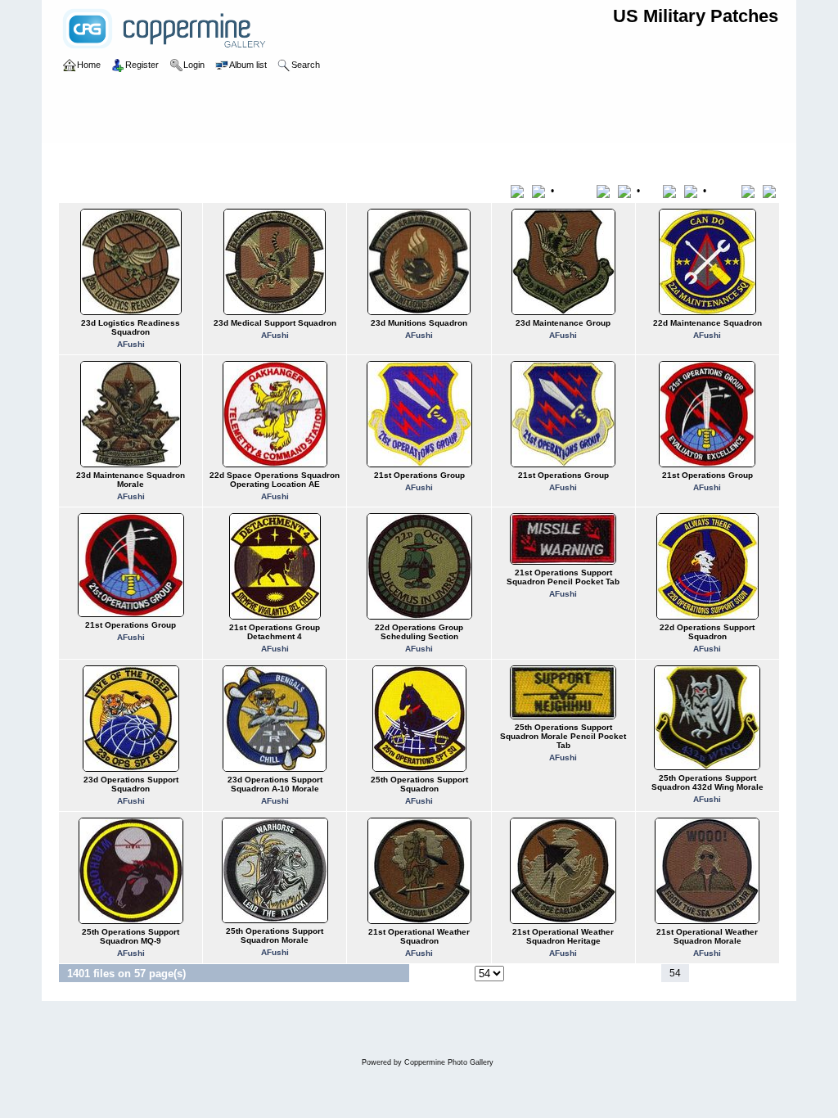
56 (720, 973)
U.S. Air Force (143, 159)
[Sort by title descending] (540, 190)
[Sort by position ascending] (750, 190)
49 (568, 973)
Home (88, 159)
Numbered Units (220, 159)
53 (650, 973)
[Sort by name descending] (626, 190)
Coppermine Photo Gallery (448, 1062)
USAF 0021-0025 (306, 159)
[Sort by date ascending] (672, 190)
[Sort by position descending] (771, 190)
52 (630, 973)
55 (699, 973)
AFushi (131, 344)
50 (589, 973)
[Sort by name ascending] (606, 190)
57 (740, 973)
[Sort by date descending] (692, 190)
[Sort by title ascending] (520, 190)
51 (609, 973)
